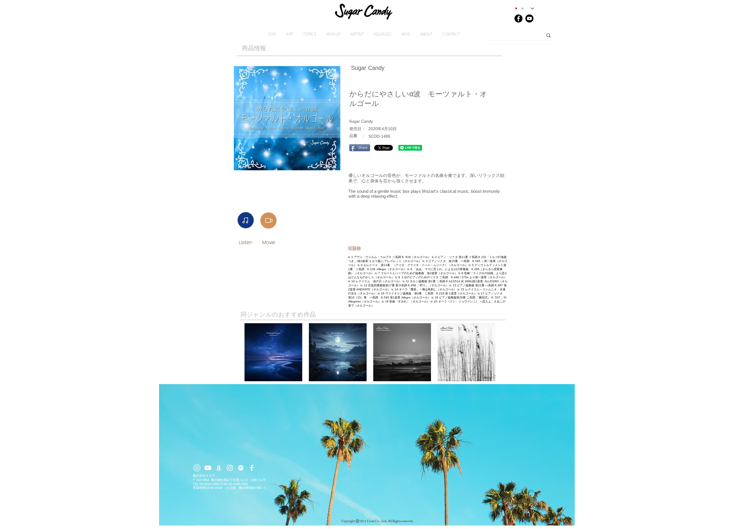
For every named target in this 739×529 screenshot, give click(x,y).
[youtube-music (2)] (197, 468)
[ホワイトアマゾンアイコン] (219, 468)
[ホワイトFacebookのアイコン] (252, 468)
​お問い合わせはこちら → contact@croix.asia (226, 526)
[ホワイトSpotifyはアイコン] (241, 468)
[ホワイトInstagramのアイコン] (230, 468)
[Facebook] (518, 18)
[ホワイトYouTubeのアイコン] (208, 468)
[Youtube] (529, 18)
